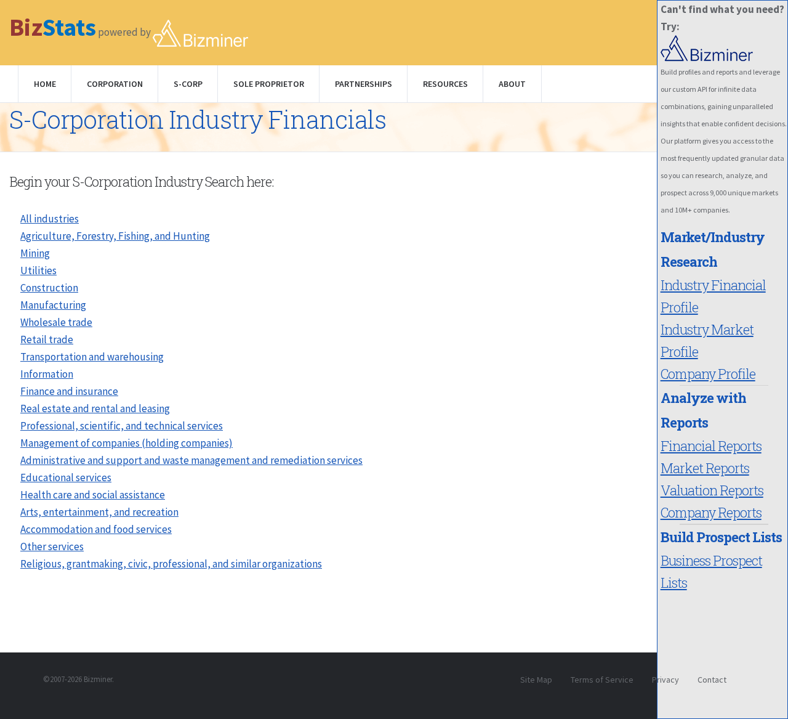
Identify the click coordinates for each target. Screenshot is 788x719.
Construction (49, 288)
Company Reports (711, 512)
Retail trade (46, 339)
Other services (52, 546)
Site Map (536, 679)
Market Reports (705, 468)
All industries (49, 218)
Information (46, 374)
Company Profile (708, 374)
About (512, 83)
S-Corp (188, 83)
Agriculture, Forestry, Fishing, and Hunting (115, 236)
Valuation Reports (712, 490)
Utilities (38, 270)
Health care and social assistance (92, 495)
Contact (712, 679)
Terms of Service (602, 679)
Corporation (115, 83)
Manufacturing (53, 305)
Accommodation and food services (96, 529)
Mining (35, 253)
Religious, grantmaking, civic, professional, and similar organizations (171, 564)
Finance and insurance (69, 391)
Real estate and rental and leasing (95, 408)
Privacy (665, 679)
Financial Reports (711, 446)
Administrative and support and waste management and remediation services (191, 460)
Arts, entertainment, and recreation (99, 512)
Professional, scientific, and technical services (121, 426)
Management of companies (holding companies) (126, 443)
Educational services (65, 477)
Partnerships (363, 83)
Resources (445, 83)
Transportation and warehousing (92, 357)
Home (45, 83)
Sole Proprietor (268, 83)
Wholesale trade (56, 322)
